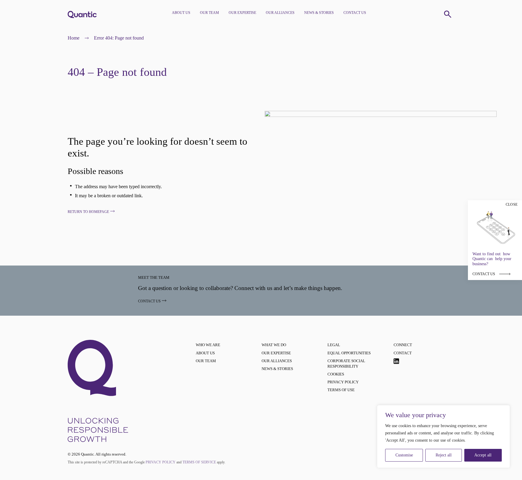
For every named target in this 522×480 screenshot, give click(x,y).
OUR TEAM (209, 13)
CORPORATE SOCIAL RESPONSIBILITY (346, 364)
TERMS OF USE (341, 390)
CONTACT (403, 353)
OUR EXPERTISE (242, 13)
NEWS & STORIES (319, 13)
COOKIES (335, 374)
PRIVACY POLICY (343, 382)
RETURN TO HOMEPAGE (88, 212)
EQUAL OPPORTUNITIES (349, 353)
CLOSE (511, 204)
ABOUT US (181, 13)
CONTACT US (354, 13)
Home (73, 37)
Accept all (482, 455)
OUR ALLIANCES (280, 13)
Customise (404, 455)
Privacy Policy (161, 462)
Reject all (444, 455)
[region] (443, 436)
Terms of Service (199, 462)
